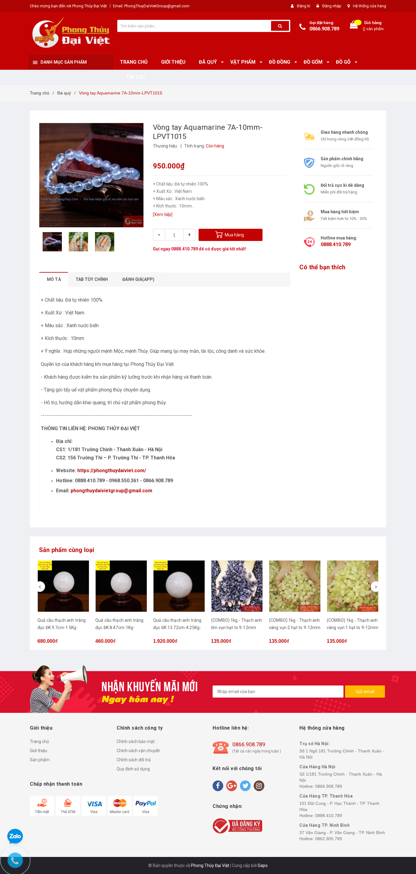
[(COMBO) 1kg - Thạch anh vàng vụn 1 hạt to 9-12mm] (295, 586)
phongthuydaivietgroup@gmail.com (111, 491)
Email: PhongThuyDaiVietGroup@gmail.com (151, 6)
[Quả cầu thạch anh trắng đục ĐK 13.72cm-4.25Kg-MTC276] (121, 586)
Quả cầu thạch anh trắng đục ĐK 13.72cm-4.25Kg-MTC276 (119, 627)
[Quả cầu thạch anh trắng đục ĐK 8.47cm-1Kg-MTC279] (63, 586)
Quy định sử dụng (133, 768)
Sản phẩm (40, 759)
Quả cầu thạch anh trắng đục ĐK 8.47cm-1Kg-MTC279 (61, 627)
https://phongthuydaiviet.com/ (111, 470)
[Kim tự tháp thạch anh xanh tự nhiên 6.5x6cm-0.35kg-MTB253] (353, 586)
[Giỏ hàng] (354, 26)
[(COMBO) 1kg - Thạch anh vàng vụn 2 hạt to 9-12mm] (237, 586)
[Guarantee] (237, 825)
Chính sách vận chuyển (138, 750)
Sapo (263, 865)
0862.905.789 (328, 838)
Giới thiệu (38, 750)
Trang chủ (39, 741)
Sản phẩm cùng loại (66, 550)
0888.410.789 (184, 248)
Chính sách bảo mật (136, 741)
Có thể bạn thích (322, 267)
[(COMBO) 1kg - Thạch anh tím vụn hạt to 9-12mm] (179, 586)
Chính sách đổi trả (134, 759)
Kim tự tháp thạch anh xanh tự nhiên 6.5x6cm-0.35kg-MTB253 (350, 627)
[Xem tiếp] (162, 214)
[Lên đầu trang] (405, 431)
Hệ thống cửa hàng (369, 6)
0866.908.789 (324, 29)
